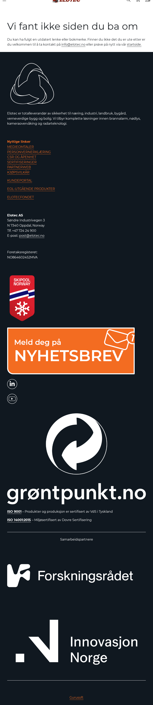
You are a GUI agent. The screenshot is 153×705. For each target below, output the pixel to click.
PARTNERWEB (19, 167)
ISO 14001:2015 (19, 520)
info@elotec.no (73, 44)
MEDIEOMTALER (20, 147)
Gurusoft (76, 697)
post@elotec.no (31, 236)
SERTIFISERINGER (22, 162)
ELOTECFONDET (20, 197)
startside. (134, 44)
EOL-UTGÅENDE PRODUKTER (31, 189)
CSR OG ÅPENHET (21, 157)
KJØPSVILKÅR (18, 172)
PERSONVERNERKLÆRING (29, 152)
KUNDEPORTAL (19, 180)
